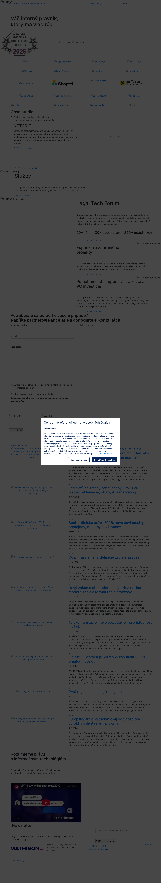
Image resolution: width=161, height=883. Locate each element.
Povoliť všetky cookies (104, 460)
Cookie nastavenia (78, 460)
